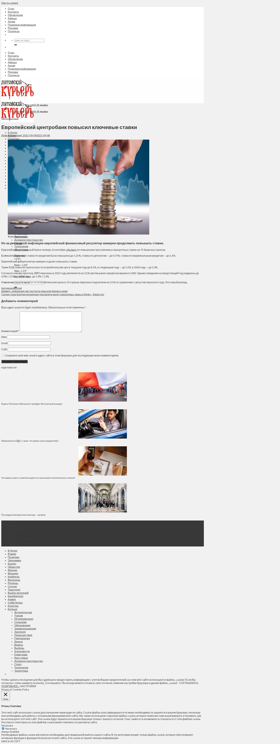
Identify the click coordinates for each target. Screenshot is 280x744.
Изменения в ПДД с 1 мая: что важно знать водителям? (30, 440)
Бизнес (12, 563)
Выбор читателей (18, 592)
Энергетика (21, 670)
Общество (14, 566)
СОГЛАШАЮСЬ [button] (188, 682)
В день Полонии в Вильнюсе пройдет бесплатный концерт (31, 403)
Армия (12, 599)
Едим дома (20, 654)
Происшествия (23, 635)
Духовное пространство (28, 239)
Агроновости (22, 651)
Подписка (13, 31)
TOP (2, 119)
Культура (13, 605)
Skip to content (9, 2)
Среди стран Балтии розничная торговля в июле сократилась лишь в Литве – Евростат (52, 294)
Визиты (18, 644)
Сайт (4, 349)
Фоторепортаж (23, 612)
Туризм (18, 615)
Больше (12, 609)
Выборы (19, 648)
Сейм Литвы (15, 602)
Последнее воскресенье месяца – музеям (24, 514)
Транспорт (14, 589)
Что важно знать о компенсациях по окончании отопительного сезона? (38, 477)
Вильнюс (13, 573)
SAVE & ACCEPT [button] (10, 741)
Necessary (11, 728)
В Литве (12, 132)
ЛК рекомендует (23, 618)
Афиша (12, 18)
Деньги (18, 641)
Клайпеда (13, 576)
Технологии (21, 246)
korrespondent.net (11, 288)
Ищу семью (21, 657)
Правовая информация (22, 24)
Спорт (18, 664)
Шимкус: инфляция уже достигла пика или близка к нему (34, 291)
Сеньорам (20, 622)
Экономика (14, 560)
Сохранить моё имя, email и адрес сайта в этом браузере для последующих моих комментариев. (62, 355)
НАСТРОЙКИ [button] (28, 686)
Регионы (13, 583)
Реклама (13, 28)
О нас (11, 8)
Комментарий (10, 331)
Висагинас (14, 579)
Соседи (12, 586)
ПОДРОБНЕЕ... (10, 686)
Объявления (15, 15)
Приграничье (22, 638)
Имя (3, 336)
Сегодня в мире (11, 119)
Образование (22, 625)
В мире (12, 553)
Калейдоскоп (15, 596)
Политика (13, 138)
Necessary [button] (7, 725)
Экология (20, 631)
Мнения (12, 570)
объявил (71, 249)
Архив (11, 21)
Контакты (13, 11)
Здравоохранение (25, 628)
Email (4, 343)
